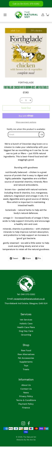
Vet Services (26, 319)
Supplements (26, 361)
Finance (26, 407)
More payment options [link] (26, 122)
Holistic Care (26, 323)
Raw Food (26, 350)
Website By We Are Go (26, 440)
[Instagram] (23, 423)
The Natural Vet (29, 437)
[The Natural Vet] (26, 15)
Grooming (26, 334)
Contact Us (26, 389)
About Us (26, 385)
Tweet (15, 258)
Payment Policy (26, 404)
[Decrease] (22, 100)
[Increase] (30, 100)
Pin (39, 258)
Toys (26, 365)
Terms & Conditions (26, 400)
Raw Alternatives (26, 354)
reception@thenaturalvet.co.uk (29, 298)
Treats (26, 369)
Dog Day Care (26, 331)
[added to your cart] (48, 15)
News (26, 392)
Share (28, 258)
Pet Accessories (26, 358)
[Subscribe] (41, 134)
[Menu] (5, 14)
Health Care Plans (26, 327)
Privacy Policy (26, 396)
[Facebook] (29, 423)
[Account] (43, 15)
